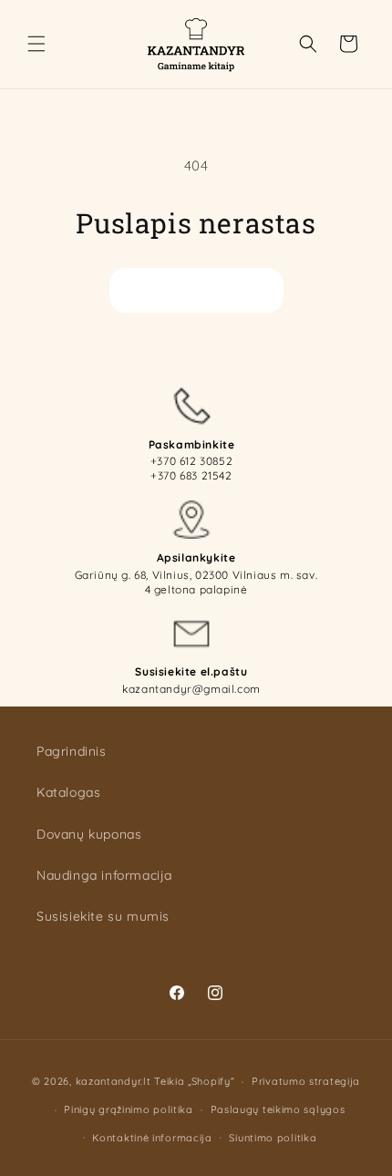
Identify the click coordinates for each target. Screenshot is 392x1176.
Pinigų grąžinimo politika (128, 1109)
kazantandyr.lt (113, 1081)
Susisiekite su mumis (103, 916)
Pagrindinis (71, 751)
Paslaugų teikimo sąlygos (278, 1109)
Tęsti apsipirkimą (196, 289)
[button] (36, 44)
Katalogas (68, 792)
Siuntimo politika (272, 1137)
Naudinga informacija (104, 875)
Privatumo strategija (306, 1081)
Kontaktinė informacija (151, 1137)
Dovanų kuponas (88, 834)
